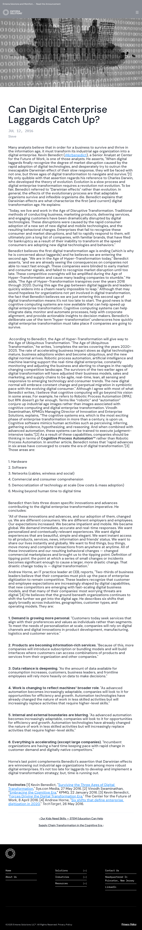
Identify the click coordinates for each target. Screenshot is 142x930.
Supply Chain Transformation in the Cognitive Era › (71, 825)
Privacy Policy (129, 924)
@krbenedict (76, 155)
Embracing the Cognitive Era (33, 792)
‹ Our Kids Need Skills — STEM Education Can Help (71, 818)
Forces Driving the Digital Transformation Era (45, 796)
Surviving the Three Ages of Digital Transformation (61, 786)
